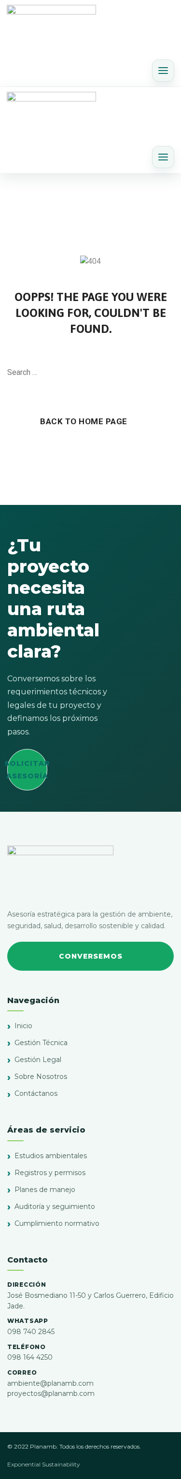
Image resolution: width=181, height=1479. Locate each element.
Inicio (23, 1025)
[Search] (169, 372)
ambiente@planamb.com (50, 1383)
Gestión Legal (37, 1059)
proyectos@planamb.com (51, 1393)
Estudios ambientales (50, 1155)
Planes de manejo (44, 1189)
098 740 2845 (31, 1331)
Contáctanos (35, 1093)
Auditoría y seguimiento (54, 1206)
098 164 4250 (30, 1357)
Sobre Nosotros (40, 1076)
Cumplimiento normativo (56, 1223)
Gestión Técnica (41, 1042)
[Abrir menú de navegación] (163, 70)
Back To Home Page (83, 421)
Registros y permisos (49, 1172)
